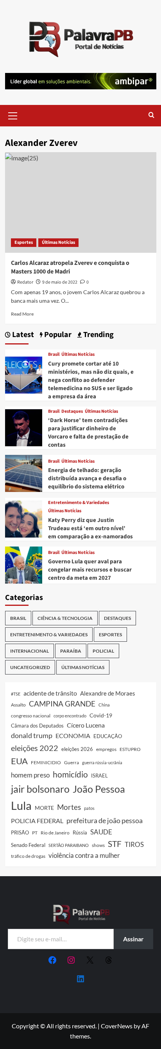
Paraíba (70, 651)
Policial (103, 651)
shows (98, 845)
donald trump (31, 735)
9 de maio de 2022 (59, 282)
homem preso (30, 775)
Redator (25, 282)
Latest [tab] (22, 335)
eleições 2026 (77, 749)
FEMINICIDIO (46, 762)
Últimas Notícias (58, 242)
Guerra (71, 762)
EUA (19, 761)
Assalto (18, 705)
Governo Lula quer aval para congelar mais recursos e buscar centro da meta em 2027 (90, 569)
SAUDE (101, 832)
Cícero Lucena (86, 725)
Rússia (80, 832)
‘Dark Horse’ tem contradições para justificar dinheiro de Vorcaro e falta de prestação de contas (88, 432)
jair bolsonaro (40, 789)
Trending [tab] (98, 335)
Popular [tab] (57, 335)
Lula (21, 805)
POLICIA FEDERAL (37, 820)
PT (35, 833)
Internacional (29, 651)
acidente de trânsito (50, 693)
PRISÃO (20, 832)
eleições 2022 (34, 748)
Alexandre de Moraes (107, 693)
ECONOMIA (72, 735)
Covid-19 (100, 715)
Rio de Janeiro (55, 832)
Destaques (72, 411)
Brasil (53, 354)
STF (115, 843)
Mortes (69, 806)
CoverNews (116, 1025)
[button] (13, 114)
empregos (106, 749)
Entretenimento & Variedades (78, 503)
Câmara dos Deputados (37, 725)
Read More (22, 314)
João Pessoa (99, 789)
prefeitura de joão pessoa (104, 820)
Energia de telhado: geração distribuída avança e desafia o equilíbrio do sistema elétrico (87, 478)
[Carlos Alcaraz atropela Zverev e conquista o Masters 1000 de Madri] (80, 202)
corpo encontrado (70, 715)
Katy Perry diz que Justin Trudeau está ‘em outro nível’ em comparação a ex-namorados (90, 528)
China (104, 704)
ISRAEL (99, 776)
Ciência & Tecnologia (65, 618)
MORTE (44, 807)
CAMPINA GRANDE (62, 703)
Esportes (23, 242)
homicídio (70, 774)
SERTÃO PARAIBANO (68, 845)
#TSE (15, 693)
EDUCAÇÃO (107, 736)
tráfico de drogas (28, 856)
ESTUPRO (130, 749)
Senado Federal (28, 845)
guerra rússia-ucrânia (102, 762)
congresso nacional (30, 716)
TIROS (134, 844)
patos (89, 808)
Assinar (133, 939)
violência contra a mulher (84, 855)
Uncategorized (30, 667)
